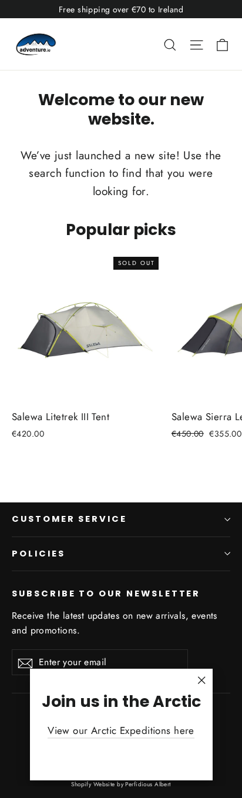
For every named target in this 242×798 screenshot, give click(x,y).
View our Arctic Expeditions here (121, 730)
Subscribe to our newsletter (106, 593)
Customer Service (69, 519)
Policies (38, 553)
